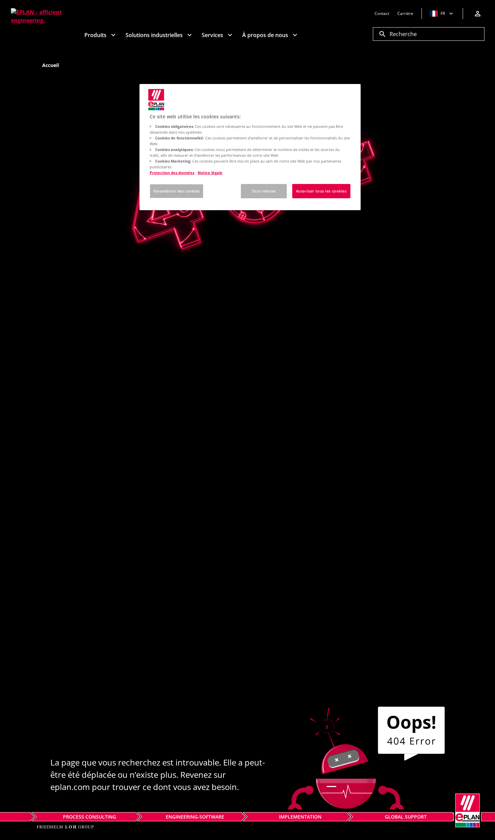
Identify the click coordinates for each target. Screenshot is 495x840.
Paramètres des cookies (176, 191)
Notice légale (210, 172)
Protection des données (172, 172)
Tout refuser (264, 191)
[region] (250, 147)
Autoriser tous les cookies (321, 191)
